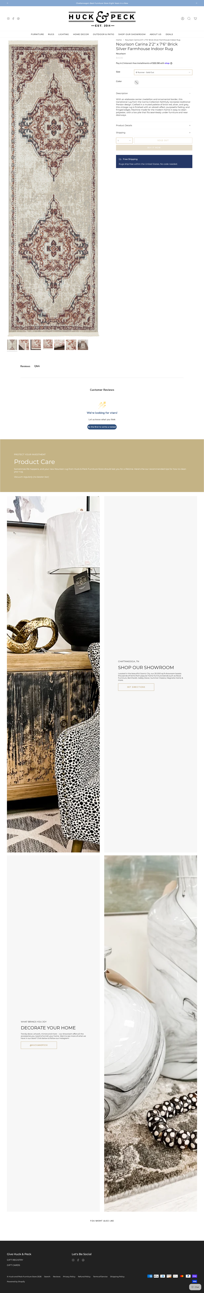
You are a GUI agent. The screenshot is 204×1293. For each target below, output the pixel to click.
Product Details (124, 125)
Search (47, 1276)
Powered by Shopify (16, 1281)
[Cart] (195, 18)
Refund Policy (84, 1276)
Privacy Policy (69, 1276)
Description (122, 93)
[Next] (196, 3)
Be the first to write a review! (102, 427)
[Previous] (7, 3)
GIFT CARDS (13, 1265)
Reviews (56, 1276)
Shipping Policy (117, 1276)
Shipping (120, 132)
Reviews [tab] (25, 366)
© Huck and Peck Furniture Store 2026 (24, 1276)
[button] (189, 18)
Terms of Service (100, 1276)
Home (119, 40)
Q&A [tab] (37, 366)
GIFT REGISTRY (15, 1260)
